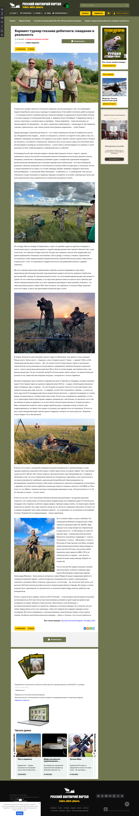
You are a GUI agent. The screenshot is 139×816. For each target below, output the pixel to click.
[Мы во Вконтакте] (2, 9)
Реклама (62, 811)
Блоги (79, 808)
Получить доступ (109, 66)
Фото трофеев (108, 74)
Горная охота (27, 13)
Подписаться (20, 690)
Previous (15, 753)
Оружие (38, 13)
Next (94, 753)
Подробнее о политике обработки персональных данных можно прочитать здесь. (20, 809)
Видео (49, 13)
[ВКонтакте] (85, 628)
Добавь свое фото (109, 104)
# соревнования (20, 49)
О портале (54, 811)
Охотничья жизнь (60, 13)
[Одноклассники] (87, 628)
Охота (14, 13)
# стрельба (31, 49)
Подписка (98, 13)
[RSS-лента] (2, 30)
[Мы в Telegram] (2, 26)
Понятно (19, 813)
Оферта (68, 811)
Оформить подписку (22, 700)
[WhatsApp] (90, 628)
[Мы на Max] (122, 797)
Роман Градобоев (32, 43)
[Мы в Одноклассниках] (2, 13)
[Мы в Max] (2, 35)
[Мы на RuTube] (2, 22)
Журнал (85, 13)
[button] (19, 807)
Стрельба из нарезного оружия (36, 39)
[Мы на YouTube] (2, 18)
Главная (53, 808)
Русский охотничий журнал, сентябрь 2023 (78, 621)
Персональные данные (80, 811)
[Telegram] (93, 628)
